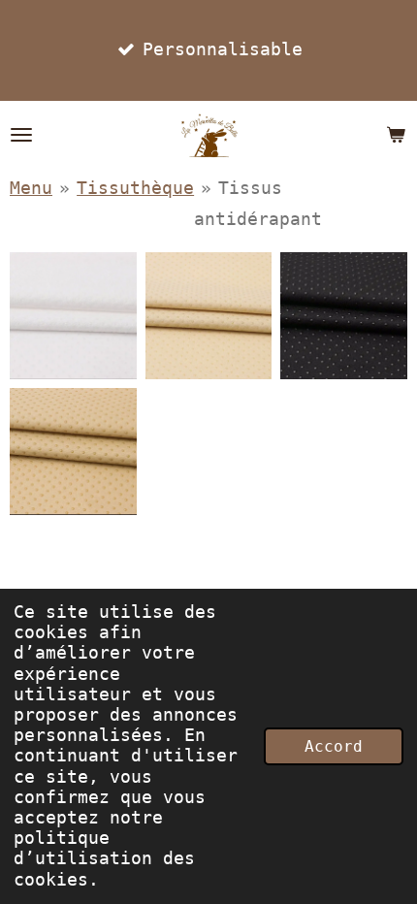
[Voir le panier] (395, 135)
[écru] (208, 316)
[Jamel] (74, 451)
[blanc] (74, 316)
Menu (31, 188)
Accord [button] (334, 746)
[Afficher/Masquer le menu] (21, 135)
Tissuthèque (135, 188)
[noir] (344, 316)
